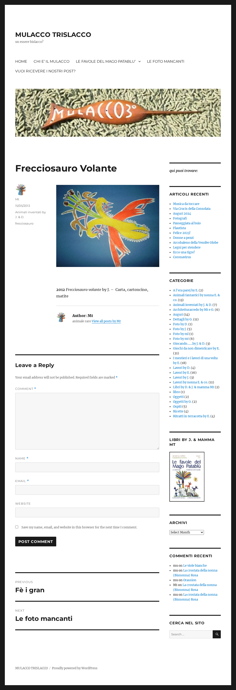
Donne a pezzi (183, 238)
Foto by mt (181, 339)
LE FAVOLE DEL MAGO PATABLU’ (106, 61)
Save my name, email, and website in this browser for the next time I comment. (79, 527)
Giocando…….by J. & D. (189, 344)
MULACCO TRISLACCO (53, 34)
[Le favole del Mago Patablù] (195, 477)
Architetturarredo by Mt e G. (193, 310)
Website (23, 503)
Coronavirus (182, 257)
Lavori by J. (181, 377)
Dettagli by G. (182, 319)
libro (176, 392)
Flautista (179, 228)
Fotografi (180, 218)
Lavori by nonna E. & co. (190, 382)
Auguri (178, 315)
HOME (21, 61)
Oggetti (178, 397)
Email (22, 481)
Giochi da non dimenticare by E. (196, 348)
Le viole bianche (195, 566)
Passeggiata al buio (187, 223)
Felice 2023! (182, 233)
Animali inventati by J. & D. (192, 305)
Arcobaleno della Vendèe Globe (195, 243)
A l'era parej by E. (185, 290)
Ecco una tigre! (184, 252)
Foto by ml (181, 334)
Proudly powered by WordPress (74, 668)
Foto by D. (180, 324)
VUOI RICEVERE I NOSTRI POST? (45, 71)
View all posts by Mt (106, 321)
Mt (17, 199)
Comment (25, 389)
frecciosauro (24, 223)
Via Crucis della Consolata (191, 209)
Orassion (189, 580)
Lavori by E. (181, 373)
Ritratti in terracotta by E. (191, 416)
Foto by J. (179, 329)
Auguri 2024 (182, 214)
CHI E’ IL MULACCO (51, 61)
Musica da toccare (186, 204)
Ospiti (177, 407)
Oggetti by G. (182, 402)
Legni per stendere (187, 247)
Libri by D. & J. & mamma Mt (193, 387)
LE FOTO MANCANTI (165, 61)
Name (22, 458)
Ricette (178, 411)
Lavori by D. (181, 368)
